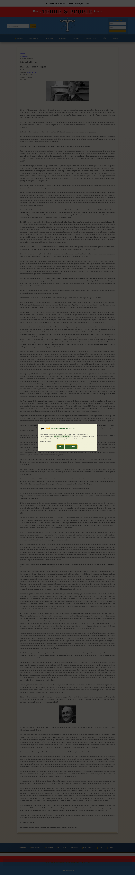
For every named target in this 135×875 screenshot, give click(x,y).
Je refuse (71, 446)
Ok (60, 446)
